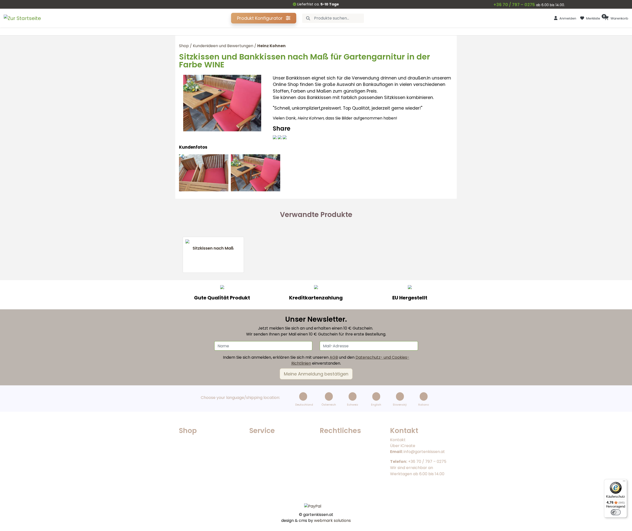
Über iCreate (402, 446)
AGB (334, 357)
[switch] (616, 512)
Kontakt (398, 440)
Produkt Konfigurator (260, 18)
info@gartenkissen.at (424, 451)
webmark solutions (332, 520)
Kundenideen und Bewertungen (223, 46)
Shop (184, 46)
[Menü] (624, 482)
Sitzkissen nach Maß (213, 248)
